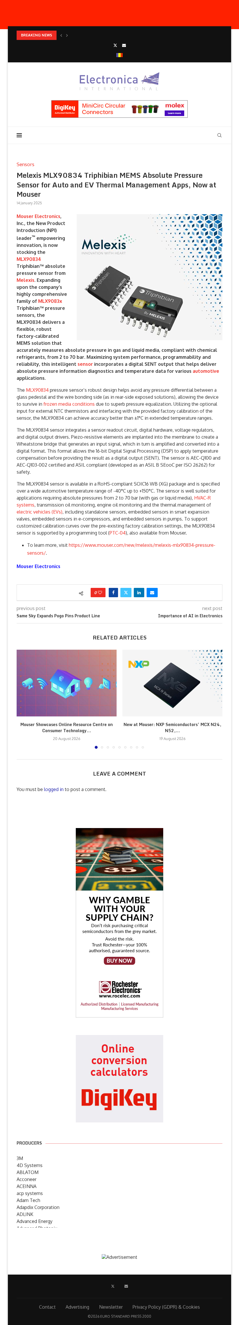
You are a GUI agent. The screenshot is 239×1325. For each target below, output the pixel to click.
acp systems (30, 1193)
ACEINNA (26, 1186)
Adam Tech (28, 1200)
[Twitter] (115, 45)
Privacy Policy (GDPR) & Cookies (166, 1307)
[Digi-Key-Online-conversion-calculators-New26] (119, 1039)
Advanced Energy (34, 1221)
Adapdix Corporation (38, 1207)
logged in (54, 789)
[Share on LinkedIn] (139, 592)
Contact (47, 1307)
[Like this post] (100, 592)
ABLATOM (27, 1172)
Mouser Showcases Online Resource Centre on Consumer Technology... (66, 727)
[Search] (219, 135)
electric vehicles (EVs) (39, 512)
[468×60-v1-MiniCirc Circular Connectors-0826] (119, 103)
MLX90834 (29, 259)
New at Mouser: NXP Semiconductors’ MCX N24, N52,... (172, 727)
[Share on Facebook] (113, 592)
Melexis (25, 280)
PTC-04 (118, 533)
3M (20, 1158)
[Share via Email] (152, 592)
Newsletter (111, 1307)
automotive (206, 371)
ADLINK (25, 1214)
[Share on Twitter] (125, 592)
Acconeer (26, 1179)
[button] (61, 35)
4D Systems (30, 1165)
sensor (85, 364)
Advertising (77, 1307)
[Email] (124, 45)
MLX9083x (50, 301)
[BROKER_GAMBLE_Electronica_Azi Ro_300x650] (119, 832)
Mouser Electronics (38, 216)
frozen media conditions (69, 404)
